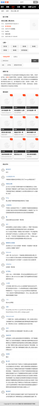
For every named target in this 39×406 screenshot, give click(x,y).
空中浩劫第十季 (6, 110)
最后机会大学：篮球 (20, 154)
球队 (8, 77)
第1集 (5, 46)
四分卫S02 (5, 61)
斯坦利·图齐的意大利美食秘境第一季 (12, 132)
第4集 (33, 46)
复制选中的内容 (18, 65)
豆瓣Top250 (32, 7)
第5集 (5, 50)
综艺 (13, 7)
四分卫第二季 (15, 11)
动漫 (18, 7)
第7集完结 (24, 50)
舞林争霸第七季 (31, 132)
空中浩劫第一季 (31, 110)
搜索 (35, 2)
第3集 (24, 46)
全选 (3, 65)
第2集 (14, 46)
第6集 (14, 50)
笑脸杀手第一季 (18, 132)
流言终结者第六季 (7, 154)
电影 (24, 7)
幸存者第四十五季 (19, 110)
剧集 (7, 7)
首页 (2, 7)
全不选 (9, 65)
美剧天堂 (20, 404)
